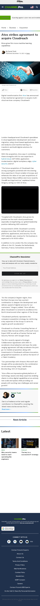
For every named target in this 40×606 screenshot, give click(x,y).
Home (3, 28)
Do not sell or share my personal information (20, 591)
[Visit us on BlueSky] (26, 541)
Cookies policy (20, 572)
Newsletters (20, 576)
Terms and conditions (20, 561)
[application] (20, 198)
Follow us (25, 90)
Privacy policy (20, 565)
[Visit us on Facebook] (9, 541)
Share (6, 90)
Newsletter (35, 90)
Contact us (20, 557)
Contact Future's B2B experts (20, 587)
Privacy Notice (27, 282)
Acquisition (23, 28)
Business (12, 28)
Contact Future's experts (20, 550)
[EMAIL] (13, 396)
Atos (24, 95)
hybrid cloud (6, 159)
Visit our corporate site (27, 523)
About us (20, 554)
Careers (20, 584)
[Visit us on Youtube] (21, 541)
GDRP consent (20, 580)
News (28, 53)
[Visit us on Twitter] (15, 541)
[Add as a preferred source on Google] (7, 529)
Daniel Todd (12, 51)
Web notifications (20, 569)
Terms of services (25, 280)
